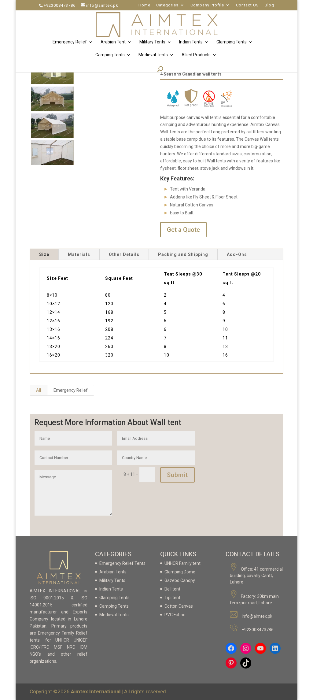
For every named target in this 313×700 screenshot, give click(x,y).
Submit (177, 475)
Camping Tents (110, 55)
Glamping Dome (179, 571)
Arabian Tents (113, 571)
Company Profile (207, 5)
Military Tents (152, 42)
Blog (269, 5)
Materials (79, 254)
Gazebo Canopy (179, 580)
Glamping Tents (231, 42)
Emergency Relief (70, 42)
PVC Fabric (174, 614)
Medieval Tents (153, 55)
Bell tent (172, 589)
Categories (167, 5)
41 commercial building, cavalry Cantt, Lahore (256, 575)
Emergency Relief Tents (122, 563)
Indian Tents (191, 42)
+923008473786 (59, 5)
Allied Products (196, 55)
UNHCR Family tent (182, 563)
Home (144, 5)
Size (44, 254)
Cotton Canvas (178, 606)
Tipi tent (172, 597)
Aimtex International (96, 691)
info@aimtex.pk (257, 616)
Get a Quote (183, 229)
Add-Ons (237, 254)
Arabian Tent (113, 42)
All (38, 390)
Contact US (247, 5)
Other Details (124, 254)
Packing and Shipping (183, 254)
